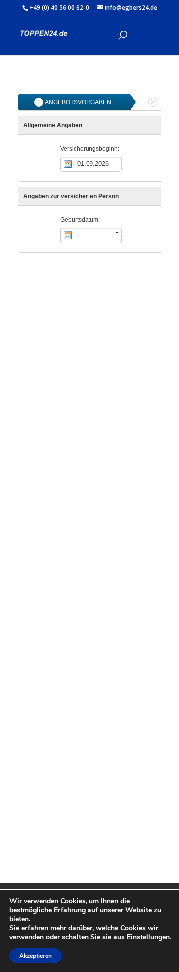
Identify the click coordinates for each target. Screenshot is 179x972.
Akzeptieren (35, 956)
